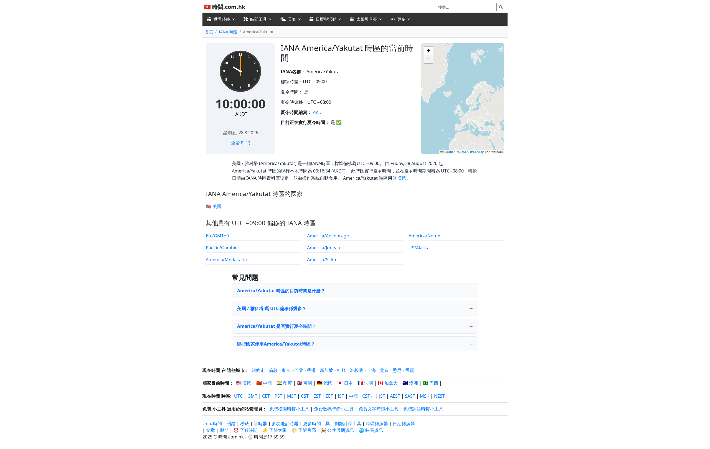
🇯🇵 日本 (345, 383)
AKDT (241, 114)
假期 (224, 430)
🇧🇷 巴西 (430, 383)
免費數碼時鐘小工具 (334, 409)
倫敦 (273, 370)
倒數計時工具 (348, 423)
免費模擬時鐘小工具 (289, 409)
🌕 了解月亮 (303, 430)
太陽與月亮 (366, 19)
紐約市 (258, 370)
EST (317, 396)
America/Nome (424, 236)
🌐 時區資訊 (371, 430)
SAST (410, 396)
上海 (371, 370)
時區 (225, 396)
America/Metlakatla (226, 260)
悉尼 (396, 370)
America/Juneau (323, 248)
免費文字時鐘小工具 (379, 409)
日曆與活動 (326, 19)
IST (341, 396)
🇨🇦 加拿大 (388, 383)
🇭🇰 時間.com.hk (224, 7)
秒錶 (244, 423)
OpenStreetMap (472, 151)
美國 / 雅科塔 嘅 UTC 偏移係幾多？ (271, 308)
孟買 (409, 370)
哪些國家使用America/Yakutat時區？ (276, 344)
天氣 (292, 19)
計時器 (260, 423)
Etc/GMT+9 (217, 236)
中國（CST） (361, 396)
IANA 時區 (228, 31)
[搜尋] (500, 7)
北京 (384, 370)
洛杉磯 (356, 370)
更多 (401, 19)
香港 (311, 370)
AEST (395, 396)
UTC (238, 396)
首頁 (209, 31)
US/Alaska (419, 248)
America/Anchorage (328, 236)
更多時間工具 (317, 423)
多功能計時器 (285, 423)
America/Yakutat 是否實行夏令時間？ (276, 326)
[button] (428, 51)
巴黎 (298, 370)
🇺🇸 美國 (213, 206)
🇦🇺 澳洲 (410, 383)
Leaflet (449, 151)
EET (329, 396)
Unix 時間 (212, 423)
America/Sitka (321, 260)
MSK (424, 396)
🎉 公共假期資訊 (337, 430)
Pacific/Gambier (222, 248)
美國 (402, 178)
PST (278, 396)
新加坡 (326, 370)
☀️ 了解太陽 (274, 430)
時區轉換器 (377, 423)
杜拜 (341, 370)
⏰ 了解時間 (245, 430)
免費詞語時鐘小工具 (423, 409)
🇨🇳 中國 (264, 383)
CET (266, 396)
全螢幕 (240, 143)
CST (305, 396)
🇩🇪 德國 (325, 383)
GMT (252, 396)
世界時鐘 (222, 19)
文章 (210, 430)
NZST (439, 396)
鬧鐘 (231, 423)
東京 (286, 370)
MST (291, 396)
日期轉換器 (404, 423)
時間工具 (258, 19)
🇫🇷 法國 (365, 383)
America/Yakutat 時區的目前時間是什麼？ (281, 291)
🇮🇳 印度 (284, 383)
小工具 (219, 409)
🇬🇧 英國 (304, 383)
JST (382, 396)
